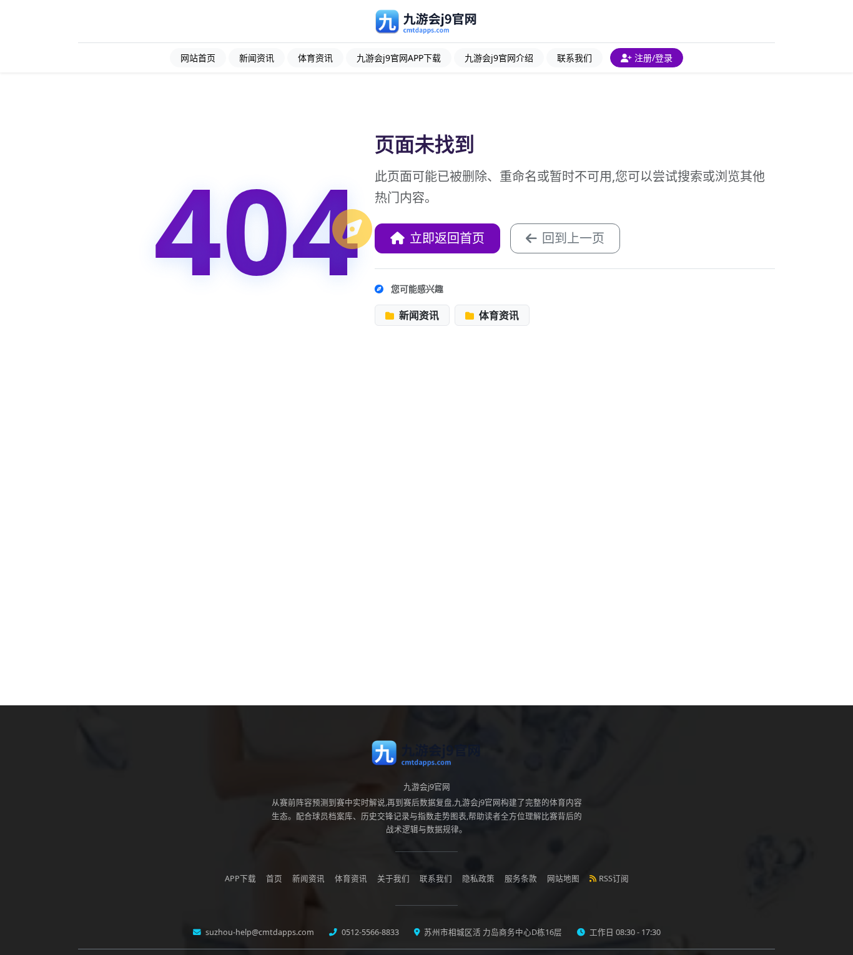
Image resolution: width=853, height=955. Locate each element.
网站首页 (197, 58)
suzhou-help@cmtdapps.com (259, 932)
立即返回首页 (447, 238)
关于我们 (393, 878)
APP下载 (240, 878)
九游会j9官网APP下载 (399, 58)
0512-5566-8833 (369, 932)
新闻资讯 (256, 58)
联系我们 (574, 58)
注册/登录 (653, 58)
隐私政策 (478, 878)
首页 (274, 878)
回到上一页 (573, 238)
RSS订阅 (614, 878)
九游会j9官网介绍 (499, 58)
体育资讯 (315, 58)
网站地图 (563, 878)
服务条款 (521, 878)
